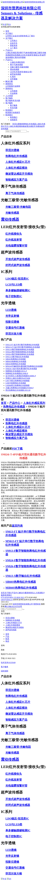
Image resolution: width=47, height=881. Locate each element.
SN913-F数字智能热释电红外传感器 (19, 349)
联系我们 (9, 110)
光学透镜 (22, 57)
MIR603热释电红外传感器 (15, 361)
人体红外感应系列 (12, 53)
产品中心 (9, 50)
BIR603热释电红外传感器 (15, 364)
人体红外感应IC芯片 (17, 427)
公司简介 (9, 36)
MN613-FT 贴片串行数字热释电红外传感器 (22, 347)
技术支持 (8, 663)
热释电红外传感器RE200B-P (16, 373)
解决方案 (9, 81)
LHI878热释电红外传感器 (15, 383)
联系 (7, 639)
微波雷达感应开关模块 (32, 126)
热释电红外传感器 (28, 124)
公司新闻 (9, 86)
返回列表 (17, 525)
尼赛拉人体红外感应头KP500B (17, 378)
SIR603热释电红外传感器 (15, 359)
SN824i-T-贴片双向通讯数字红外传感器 (21, 369)
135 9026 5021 (18, 597)
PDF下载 (17, 448)
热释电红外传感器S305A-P (16, 371)
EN (9, 24)
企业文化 (16, 36)
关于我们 (9, 33)
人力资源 (9, 96)
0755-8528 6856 (7, 597)
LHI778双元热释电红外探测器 (17, 381)
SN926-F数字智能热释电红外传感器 (19, 354)
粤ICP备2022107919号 (13, 606)
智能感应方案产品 (16, 437)
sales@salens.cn (7, 600)
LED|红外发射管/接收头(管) (31, 55)
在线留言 (16, 112)
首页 (7, 31)
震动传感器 (15, 55)
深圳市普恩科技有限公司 (23, 604)
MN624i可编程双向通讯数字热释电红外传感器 (24, 366)
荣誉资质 (23, 36)
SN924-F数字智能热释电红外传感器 (19, 352)
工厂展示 (31, 36)
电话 (7, 641)
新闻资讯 (9, 84)
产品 (7, 636)
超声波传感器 (15, 74)
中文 (4, 24)
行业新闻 (16, 86)
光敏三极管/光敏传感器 (19, 67)
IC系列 (15, 57)
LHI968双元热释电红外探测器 (17, 385)
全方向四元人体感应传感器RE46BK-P (20, 376)
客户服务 (9, 98)
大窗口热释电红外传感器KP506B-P (19, 388)
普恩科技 (37, 604)
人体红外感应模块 (15, 126)
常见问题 (16, 101)
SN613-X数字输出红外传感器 (17, 357)
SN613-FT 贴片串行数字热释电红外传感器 (22, 345)
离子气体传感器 (26, 53)
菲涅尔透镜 (16, 124)
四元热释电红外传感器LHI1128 (17, 390)
